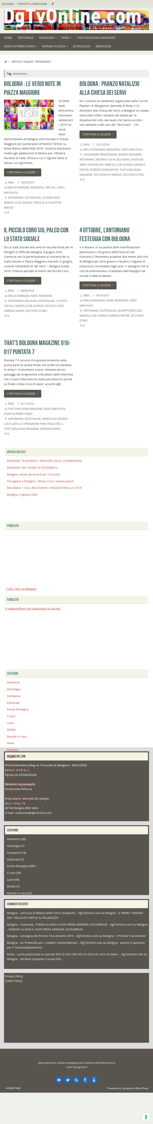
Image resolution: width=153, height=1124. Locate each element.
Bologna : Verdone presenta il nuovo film (34, 959)
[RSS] (76, 1079)
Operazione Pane (34, 424)
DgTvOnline (33, 197)
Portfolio (12, 750)
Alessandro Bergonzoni (100, 154)
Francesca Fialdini (54, 419)
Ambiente (13, 682)
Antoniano (16, 197)
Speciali (50, 187)
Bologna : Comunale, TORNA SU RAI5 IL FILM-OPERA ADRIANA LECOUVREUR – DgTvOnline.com (69, 924)
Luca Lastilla (13, 424)
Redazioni (37, 187)
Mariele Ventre (119, 315)
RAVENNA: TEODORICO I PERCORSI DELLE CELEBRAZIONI (44, 461)
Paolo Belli (55, 424)
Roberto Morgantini (104, 169)
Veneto (11, 790)
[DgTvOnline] (59, 1079)
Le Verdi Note (51, 197)
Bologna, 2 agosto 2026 (22, 494)
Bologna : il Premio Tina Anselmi (124, 936)
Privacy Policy (14, 976)
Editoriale (13, 703)
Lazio (10, 723)
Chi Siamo (8, 3)
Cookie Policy (13, 981)
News (34, 296)
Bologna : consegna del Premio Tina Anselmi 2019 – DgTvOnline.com (52, 936)
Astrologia (13, 689)
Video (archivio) (131, 149)
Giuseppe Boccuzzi (130, 310)
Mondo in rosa (16, 736)
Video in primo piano (18, 414)
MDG (11, 182)
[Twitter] (67, 1079)
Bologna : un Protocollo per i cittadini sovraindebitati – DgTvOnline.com (54, 943)
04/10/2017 (102, 295)
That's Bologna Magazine (25, 409)
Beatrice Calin (105, 159)
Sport (10, 777)
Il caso (11, 716)
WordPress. (142, 1088)
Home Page (13, 1088)
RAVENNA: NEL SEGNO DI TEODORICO (32, 467)
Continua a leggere (21, 172)
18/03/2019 (27, 182)
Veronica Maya (50, 429)
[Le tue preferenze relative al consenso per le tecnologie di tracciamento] (146, 1117)
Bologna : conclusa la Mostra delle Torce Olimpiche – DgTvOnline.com (53, 913)
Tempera (127, 1088)
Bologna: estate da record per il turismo (33, 474)
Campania (14, 696)
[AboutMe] (94, 1079)
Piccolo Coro (54, 306)
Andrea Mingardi (129, 154)
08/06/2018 (27, 290)
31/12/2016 (27, 403)
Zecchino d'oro (133, 174)
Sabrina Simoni (14, 311)
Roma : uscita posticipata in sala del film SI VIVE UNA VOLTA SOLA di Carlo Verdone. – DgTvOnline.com (75, 954)
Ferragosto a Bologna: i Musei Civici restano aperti (40, 481)
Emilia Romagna (18, 187)
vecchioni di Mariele (108, 174)
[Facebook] (85, 1079)
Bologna (123, 159)
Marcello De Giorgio (18, 202)
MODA (11, 730)
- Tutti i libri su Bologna (20, 589)
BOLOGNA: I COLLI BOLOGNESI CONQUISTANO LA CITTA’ (44, 488)
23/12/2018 (102, 144)
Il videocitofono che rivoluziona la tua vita (32, 608)
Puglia (11, 757)
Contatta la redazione (32, 3)
